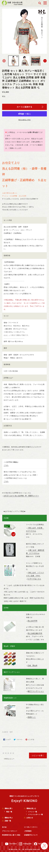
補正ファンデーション (36, 691)
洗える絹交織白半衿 (35, 633)
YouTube (13, 844)
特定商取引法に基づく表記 (11, 835)
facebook (42, 844)
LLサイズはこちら (34, 579)
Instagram (27, 844)
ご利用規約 (28, 831)
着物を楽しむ (31, 808)
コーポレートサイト (31, 827)
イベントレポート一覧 (35, 814)
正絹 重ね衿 (32, 665)
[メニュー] (45, 2)
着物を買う (8, 808)
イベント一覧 (32, 812)
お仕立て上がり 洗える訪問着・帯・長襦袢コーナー (21, 496)
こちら (6, 465)
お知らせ (29, 818)
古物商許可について (31, 835)
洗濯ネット (32, 717)
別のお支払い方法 (24, 120)
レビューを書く (38, 755)
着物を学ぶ (8, 818)
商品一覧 (9, 812)
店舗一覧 (7, 821)
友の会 (4, 827)
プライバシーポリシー (9, 831)
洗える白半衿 (32, 621)
